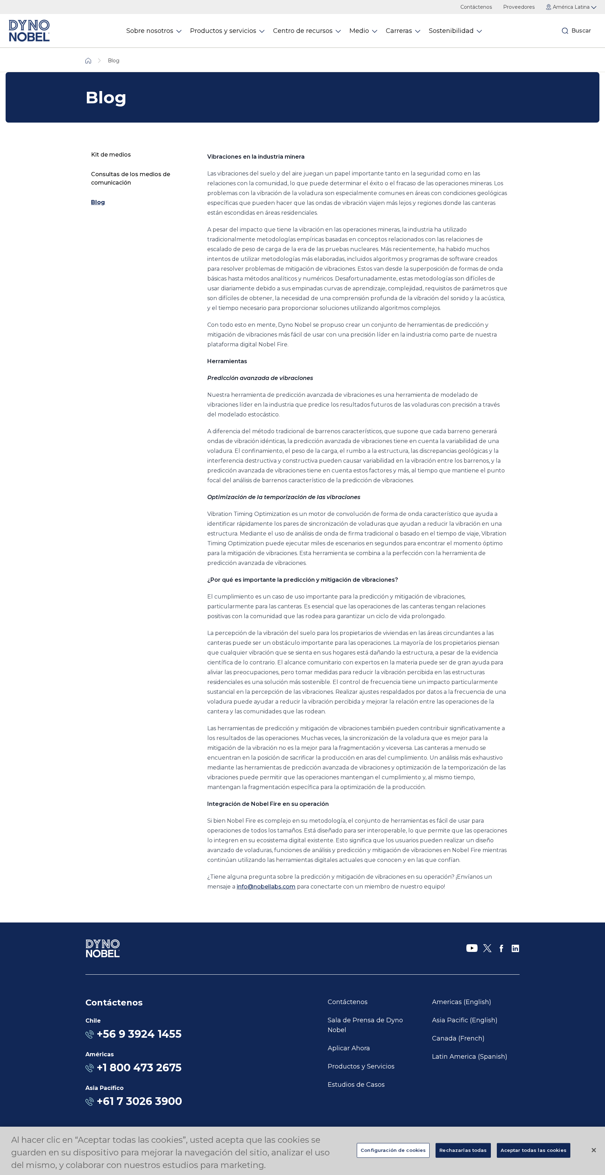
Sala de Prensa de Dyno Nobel (365, 1025)
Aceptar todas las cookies (533, 1150)
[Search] (565, 30)
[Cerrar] (593, 1150)
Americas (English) (461, 1002)
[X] (487, 948)
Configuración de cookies (393, 1150)
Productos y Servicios (361, 1066)
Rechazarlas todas (463, 1150)
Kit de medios (111, 154)
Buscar (581, 30)
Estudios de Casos (356, 1084)
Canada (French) (458, 1038)
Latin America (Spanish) (469, 1056)
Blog (98, 202)
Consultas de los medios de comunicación (130, 178)
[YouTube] (472, 948)
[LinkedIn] (515, 948)
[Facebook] (501, 948)
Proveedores (519, 7)
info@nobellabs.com (266, 886)
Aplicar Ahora (349, 1048)
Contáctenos (476, 7)
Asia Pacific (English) (465, 1020)
